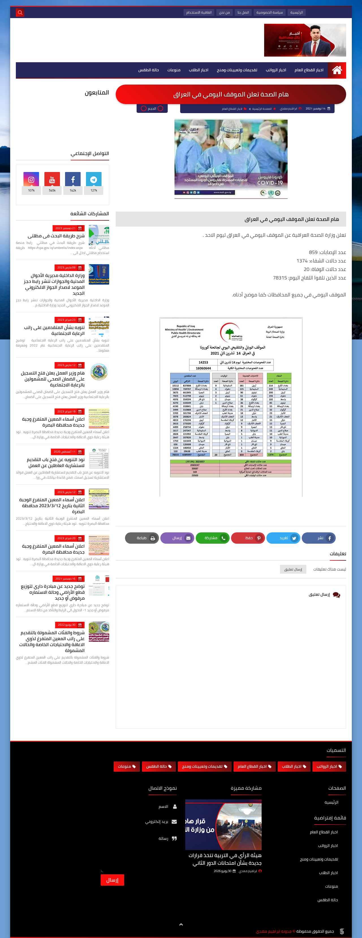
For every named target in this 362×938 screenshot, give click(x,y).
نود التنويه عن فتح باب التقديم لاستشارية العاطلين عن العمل (56, 462)
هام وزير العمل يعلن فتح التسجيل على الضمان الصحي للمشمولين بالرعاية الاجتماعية (53, 379)
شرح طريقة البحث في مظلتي (56, 235)
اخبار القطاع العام (309, 70)
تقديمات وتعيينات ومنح (237, 70)
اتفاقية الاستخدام (199, 12)
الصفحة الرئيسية (262, 108)
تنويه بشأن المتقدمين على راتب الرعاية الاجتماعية (54, 330)
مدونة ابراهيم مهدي (274, 931)
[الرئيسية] (337, 70)
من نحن (224, 12)
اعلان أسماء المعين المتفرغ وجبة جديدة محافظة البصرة (53, 422)
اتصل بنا (243, 12)
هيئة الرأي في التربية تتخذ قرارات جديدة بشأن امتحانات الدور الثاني (225, 859)
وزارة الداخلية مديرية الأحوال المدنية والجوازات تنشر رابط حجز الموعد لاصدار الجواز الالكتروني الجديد (54, 284)
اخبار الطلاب (198, 70)
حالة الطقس (148, 70)
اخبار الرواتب (276, 70)
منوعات (173, 70)
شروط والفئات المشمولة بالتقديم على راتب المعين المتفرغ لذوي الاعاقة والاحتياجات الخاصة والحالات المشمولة (52, 641)
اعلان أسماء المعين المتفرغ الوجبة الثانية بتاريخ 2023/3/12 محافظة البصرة (52, 505)
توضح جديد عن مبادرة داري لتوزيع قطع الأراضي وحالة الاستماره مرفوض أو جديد (53, 592)
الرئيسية (296, 12)
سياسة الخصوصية (270, 12)
